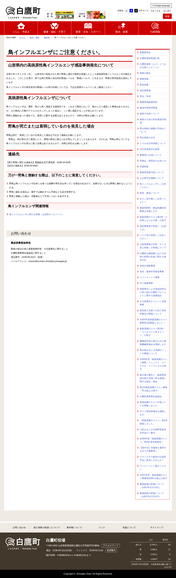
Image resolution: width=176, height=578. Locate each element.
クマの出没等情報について (153, 143)
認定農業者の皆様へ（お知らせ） (153, 228)
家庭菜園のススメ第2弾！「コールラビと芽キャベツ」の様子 (152, 331)
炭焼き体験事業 (147, 266)
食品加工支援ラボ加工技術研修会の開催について (153, 312)
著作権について (74, 527)
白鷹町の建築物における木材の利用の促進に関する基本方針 (153, 256)
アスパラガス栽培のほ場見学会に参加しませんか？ (153, 458)
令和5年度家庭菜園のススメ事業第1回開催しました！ (153, 321)
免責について (129, 527)
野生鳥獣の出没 (147, 137)
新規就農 (144, 85)
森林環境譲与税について (152, 172)
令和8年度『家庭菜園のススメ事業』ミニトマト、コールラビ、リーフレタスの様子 (153, 364)
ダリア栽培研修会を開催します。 (153, 413)
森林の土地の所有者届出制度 (153, 121)
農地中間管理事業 (148, 108)
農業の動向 (145, 73)
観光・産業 (122, 31)
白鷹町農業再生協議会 (151, 396)
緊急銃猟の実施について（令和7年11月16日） (152, 486)
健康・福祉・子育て (54, 31)
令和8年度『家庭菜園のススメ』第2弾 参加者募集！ (153, 440)
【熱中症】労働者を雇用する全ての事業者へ (153, 449)
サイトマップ (156, 527)
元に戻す (167, 11)
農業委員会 (145, 52)
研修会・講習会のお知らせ (153, 161)
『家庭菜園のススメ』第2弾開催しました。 (153, 422)
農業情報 (144, 79)
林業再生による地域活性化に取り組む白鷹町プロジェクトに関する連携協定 (153, 292)
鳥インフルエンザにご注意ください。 (153, 185)
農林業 (47, 37)
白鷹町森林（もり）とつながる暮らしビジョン (153, 65)
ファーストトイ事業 (150, 277)
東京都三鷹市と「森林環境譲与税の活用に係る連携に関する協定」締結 (153, 378)
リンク (101, 527)
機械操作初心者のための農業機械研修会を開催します (153, 343)
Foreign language (162, 5)
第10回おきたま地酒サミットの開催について (153, 352)
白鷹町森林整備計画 (150, 58)
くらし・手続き (21, 31)
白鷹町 (22, 13)
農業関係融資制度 (148, 102)
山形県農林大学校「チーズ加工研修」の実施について (153, 246)
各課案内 (111, 550)
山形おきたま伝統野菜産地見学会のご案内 (153, 431)
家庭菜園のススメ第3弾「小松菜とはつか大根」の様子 (153, 218)
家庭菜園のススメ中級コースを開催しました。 (153, 404)
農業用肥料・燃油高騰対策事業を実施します (153, 209)
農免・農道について (150, 193)
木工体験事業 (146, 283)
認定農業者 (145, 90)
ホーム (22, 37)
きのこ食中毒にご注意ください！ (153, 200)
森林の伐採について (150, 113)
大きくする (155, 11)
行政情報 (155, 31)
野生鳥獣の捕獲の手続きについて (153, 130)
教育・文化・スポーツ (88, 31)
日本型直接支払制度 (150, 149)
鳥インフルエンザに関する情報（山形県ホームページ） (36, 214)
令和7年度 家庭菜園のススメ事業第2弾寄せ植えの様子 (153, 476)
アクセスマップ (110, 545)
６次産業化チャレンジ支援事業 (153, 303)
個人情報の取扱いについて (47, 527)
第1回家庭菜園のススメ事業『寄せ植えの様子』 (153, 389)
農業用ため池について (151, 155)
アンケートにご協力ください (153, 467)
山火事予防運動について (152, 178)
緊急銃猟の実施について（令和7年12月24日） (152, 495)
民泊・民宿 (145, 96)
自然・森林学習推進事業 (152, 271)
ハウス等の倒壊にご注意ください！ (153, 237)
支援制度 (144, 166)
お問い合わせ (19, 527)
